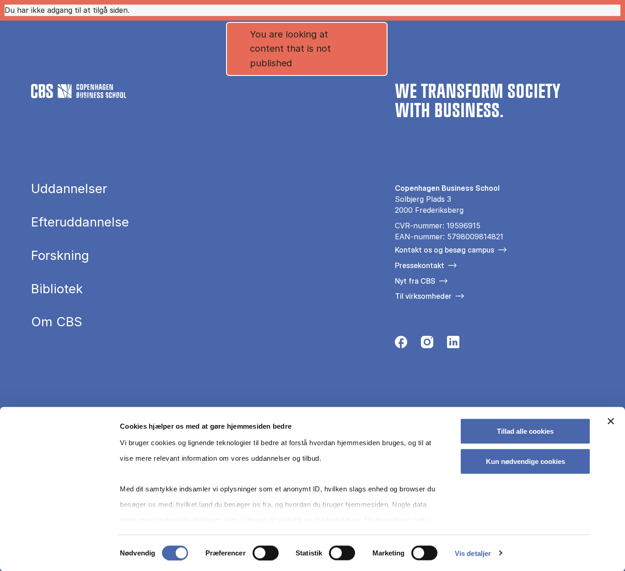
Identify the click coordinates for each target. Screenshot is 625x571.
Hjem (46, 99)
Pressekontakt (419, 265)
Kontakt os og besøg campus (444, 249)
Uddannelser (69, 189)
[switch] (266, 552)
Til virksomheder (423, 296)
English (484, 49)
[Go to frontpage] (86, 49)
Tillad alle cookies (525, 431)
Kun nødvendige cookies (525, 461)
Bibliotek (57, 289)
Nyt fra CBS (415, 281)
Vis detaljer (473, 553)
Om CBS (78, 99)
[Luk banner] (611, 421)
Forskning (60, 255)
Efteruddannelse (80, 222)
